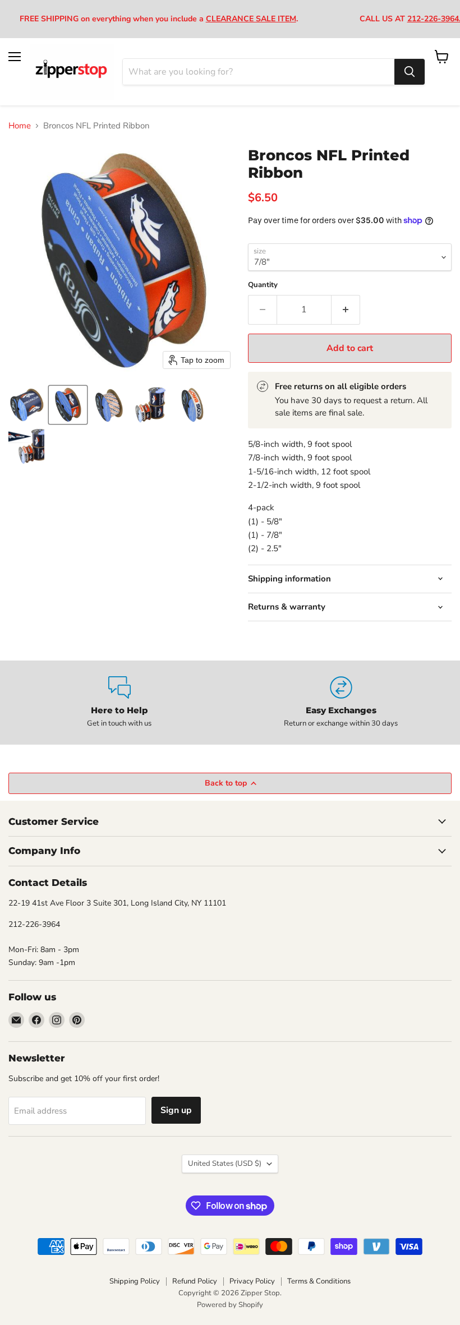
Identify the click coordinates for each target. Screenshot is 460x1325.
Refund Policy (194, 1281)
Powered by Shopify (230, 1305)
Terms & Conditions (319, 1281)
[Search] (409, 72)
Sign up (176, 1110)
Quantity (263, 285)
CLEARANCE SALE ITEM (251, 18)
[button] (26, 405)
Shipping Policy (134, 1281)
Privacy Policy (252, 1281)
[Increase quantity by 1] (346, 309)
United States (224, 1163)
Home (19, 126)
